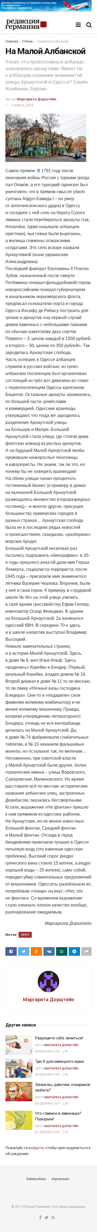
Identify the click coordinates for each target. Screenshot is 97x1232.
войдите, (36, 1148)
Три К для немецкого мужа (59, 1061)
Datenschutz (36, 1179)
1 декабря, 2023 (48, 1132)
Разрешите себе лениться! (59, 1038)
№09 (25, 935)
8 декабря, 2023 (48, 1051)
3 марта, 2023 (22, 105)
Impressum (60, 1179)
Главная (11, 41)
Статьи (27, 41)
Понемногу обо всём (52, 41)
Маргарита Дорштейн (36, 99)
